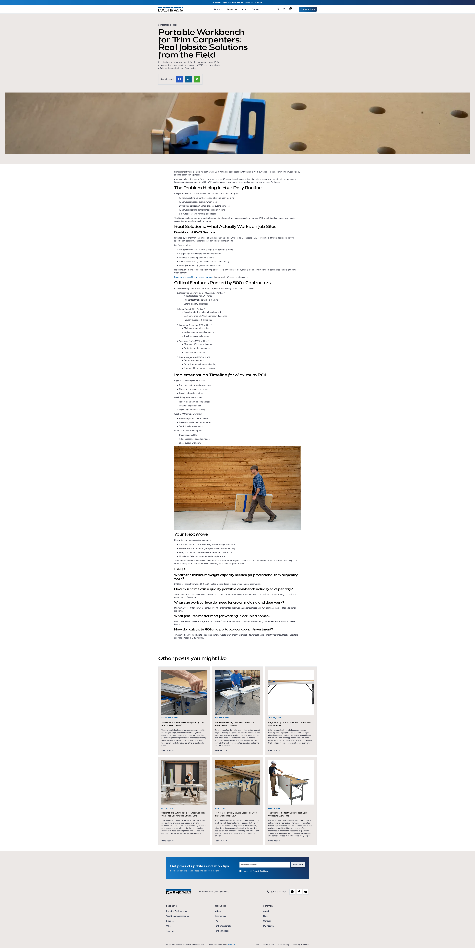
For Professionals (223, 926)
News (265, 916)
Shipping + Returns (301, 944)
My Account (268, 926)
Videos (218, 911)
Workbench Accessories (177, 916)
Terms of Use (268, 944)
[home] (170, 9)
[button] (232, 9)
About (266, 911)
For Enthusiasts (222, 931)
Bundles (170, 921)
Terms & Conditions (260, 871)
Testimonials (220, 916)
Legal (257, 944)
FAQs (217, 921)
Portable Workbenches (176, 911)
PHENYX (231, 944)
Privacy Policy (283, 944)
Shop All (170, 931)
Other (168, 926)
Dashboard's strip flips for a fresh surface (193, 277)
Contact (267, 921)
